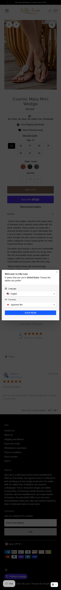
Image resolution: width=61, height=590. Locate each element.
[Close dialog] (57, 272)
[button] (54, 584)
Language (12, 288)
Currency (12, 299)
